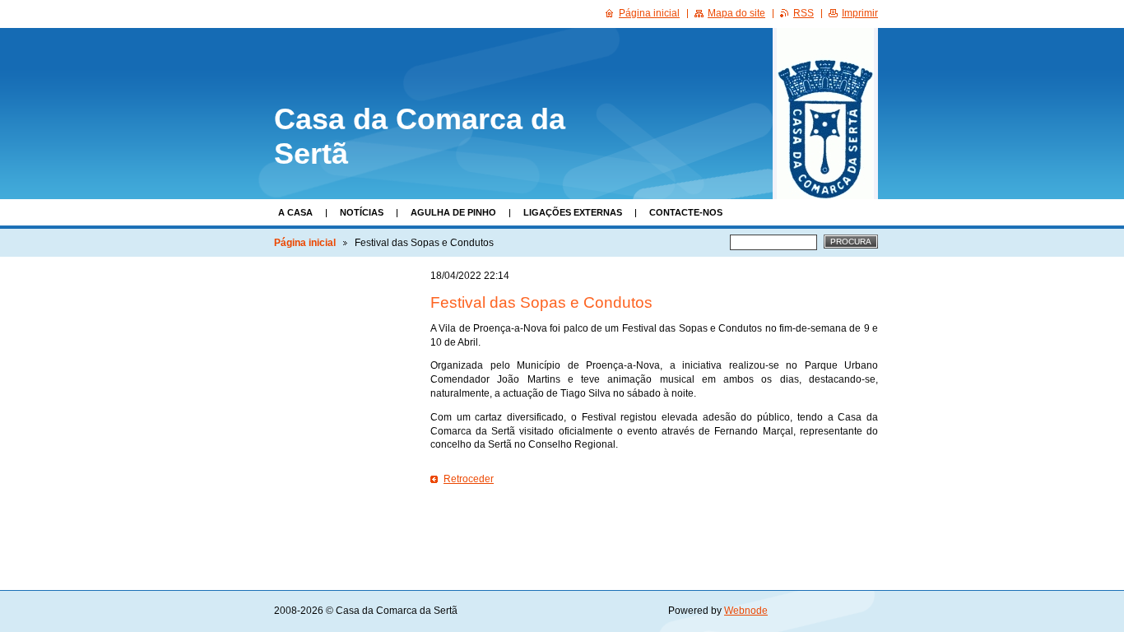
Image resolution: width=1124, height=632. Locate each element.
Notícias (361, 212)
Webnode (746, 610)
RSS (803, 13)
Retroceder (469, 479)
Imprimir (860, 13)
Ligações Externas (572, 212)
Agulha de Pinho (453, 212)
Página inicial (305, 243)
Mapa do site (736, 13)
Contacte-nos (685, 212)
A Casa (295, 212)
